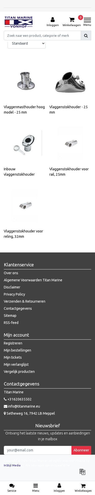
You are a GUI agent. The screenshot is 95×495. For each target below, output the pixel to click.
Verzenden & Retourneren (24, 301)
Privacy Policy (14, 294)
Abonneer (81, 450)
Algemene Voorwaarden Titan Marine (33, 280)
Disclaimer (12, 287)
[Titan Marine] (18, 22)
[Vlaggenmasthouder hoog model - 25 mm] (25, 81)
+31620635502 (19, 399)
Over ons (11, 273)
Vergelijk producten (19, 372)
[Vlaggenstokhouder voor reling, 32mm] (25, 206)
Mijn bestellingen (17, 350)
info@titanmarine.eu (24, 406)
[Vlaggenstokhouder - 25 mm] (70, 81)
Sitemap (10, 316)
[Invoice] (83, 474)
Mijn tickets (13, 357)
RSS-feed (11, 323)
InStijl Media (12, 465)
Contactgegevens (18, 308)
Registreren (13, 343)
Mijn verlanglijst (16, 364)
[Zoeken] (86, 35)
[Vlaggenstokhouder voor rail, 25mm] (70, 143)
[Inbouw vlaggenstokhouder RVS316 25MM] (25, 143)
